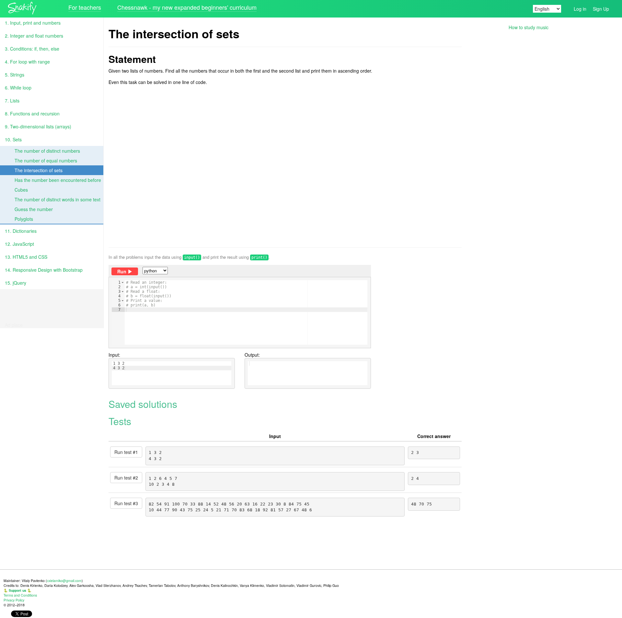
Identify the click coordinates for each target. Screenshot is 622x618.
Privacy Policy (14, 600)
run (121, 271)
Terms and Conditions (20, 595)
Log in (580, 9)
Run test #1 (126, 452)
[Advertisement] (285, 166)
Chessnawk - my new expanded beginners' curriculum (187, 7)
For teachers (84, 7)
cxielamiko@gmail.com (64, 580)
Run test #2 (126, 477)
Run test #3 (126, 503)
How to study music (528, 27)
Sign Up (601, 9)
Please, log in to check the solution (232, 323)
